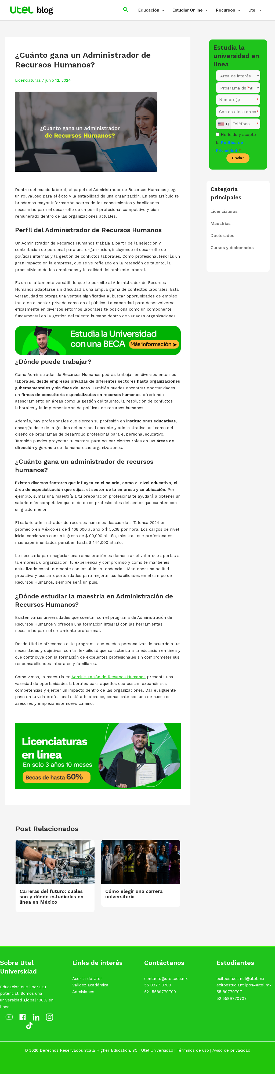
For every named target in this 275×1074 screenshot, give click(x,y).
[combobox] (223, 124)
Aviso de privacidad (231, 1050)
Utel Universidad (157, 1050)
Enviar (238, 158)
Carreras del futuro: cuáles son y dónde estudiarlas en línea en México (52, 896)
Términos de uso (193, 1050)
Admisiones (83, 991)
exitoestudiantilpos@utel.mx (244, 985)
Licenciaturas (28, 80)
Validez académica (90, 985)
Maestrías (221, 223)
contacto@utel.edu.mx (166, 978)
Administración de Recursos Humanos (108, 676)
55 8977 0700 (157, 985)
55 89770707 (229, 991)
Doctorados (222, 235)
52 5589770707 (231, 998)
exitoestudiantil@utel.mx (240, 978)
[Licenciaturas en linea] (98, 755)
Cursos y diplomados (232, 247)
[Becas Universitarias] (98, 340)
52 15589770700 (160, 991)
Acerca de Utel (87, 978)
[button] (161, 10)
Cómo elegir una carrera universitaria (133, 893)
